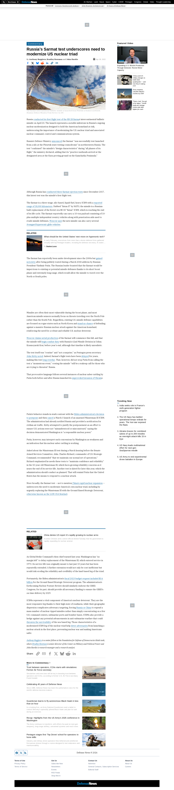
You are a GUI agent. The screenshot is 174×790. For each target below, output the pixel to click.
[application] (132, 54)
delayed (85, 356)
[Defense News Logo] (29, 2)
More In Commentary (38, 663)
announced (57, 141)
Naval (101, 2)
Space (108, 2)
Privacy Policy (19, 764)
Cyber (114, 2)
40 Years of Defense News (116, 6)
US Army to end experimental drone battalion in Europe (132, 458)
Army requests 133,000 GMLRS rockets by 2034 (138, 91)
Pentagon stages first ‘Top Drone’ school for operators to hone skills (52, 735)
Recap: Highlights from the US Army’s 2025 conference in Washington (53, 719)
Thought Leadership (163, 2)
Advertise (91, 764)
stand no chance (85, 323)
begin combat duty (50, 341)
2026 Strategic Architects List (93, 6)
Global (145, 2)
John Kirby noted (35, 356)
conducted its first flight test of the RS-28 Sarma (56, 119)
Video (152, 2)
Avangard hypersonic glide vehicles (43, 224)
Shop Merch (55, 776)
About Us (128, 764)
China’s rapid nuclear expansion (87, 483)
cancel (50, 417)
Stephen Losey (51, 246)
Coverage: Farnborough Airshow (67, 6)
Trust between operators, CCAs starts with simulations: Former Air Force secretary (52, 668)
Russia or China (83, 607)
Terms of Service (20, 767)
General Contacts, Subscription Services (103, 767)
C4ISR (121, 2)
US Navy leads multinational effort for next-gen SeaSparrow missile (132, 448)
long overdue (48, 359)
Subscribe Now (57, 764)
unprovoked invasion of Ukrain (87, 378)
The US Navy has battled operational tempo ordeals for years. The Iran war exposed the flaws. (132, 421)
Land (96, 2)
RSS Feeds (55, 773)
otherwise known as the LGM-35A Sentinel (47, 494)
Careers (128, 767)
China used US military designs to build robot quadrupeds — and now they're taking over (139, 81)
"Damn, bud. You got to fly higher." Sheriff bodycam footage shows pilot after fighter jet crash (140, 105)
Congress (137, 2)
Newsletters (55, 767)
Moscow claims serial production (42, 338)
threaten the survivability (39, 622)
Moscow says (55, 221)
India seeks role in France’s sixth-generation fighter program (132, 408)
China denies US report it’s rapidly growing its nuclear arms (71, 535)
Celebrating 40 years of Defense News (44, 684)
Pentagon (128, 2)
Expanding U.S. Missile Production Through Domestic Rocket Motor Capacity (130, 67)
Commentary (35, 44)
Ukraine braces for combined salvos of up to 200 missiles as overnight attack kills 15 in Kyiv (132, 435)
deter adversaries (79, 625)
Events (54, 770)
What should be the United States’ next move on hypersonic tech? (74, 237)
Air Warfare (88, 2)
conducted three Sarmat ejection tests (65, 191)
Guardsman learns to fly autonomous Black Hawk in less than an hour (52, 702)
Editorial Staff (93, 770)
